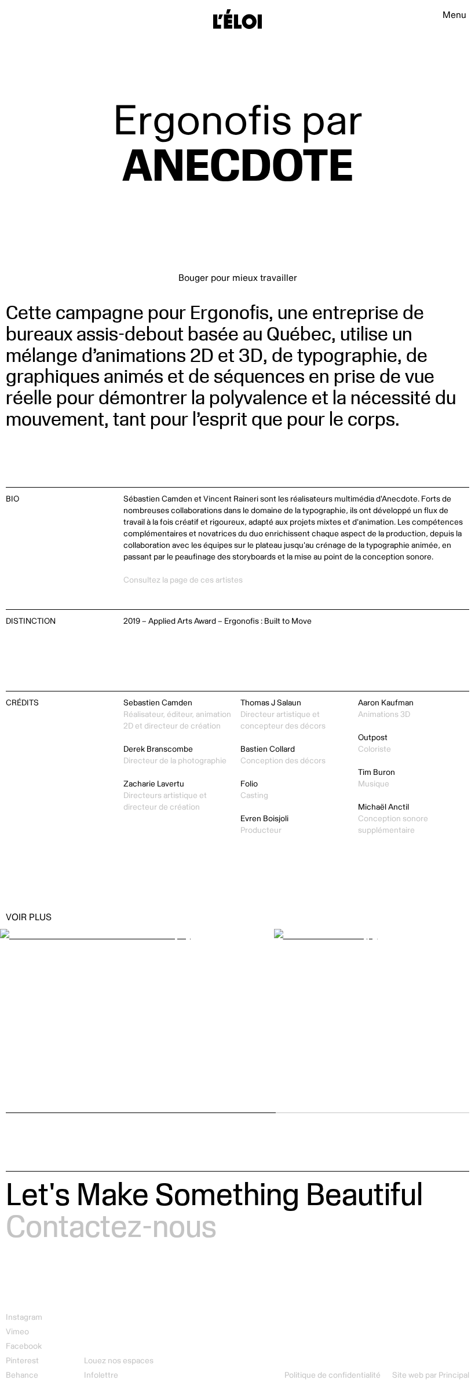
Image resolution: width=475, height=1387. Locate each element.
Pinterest (22, 1361)
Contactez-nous (111, 1225)
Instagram (24, 1317)
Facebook (24, 1346)
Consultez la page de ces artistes (183, 580)
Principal (454, 1375)
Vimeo (17, 1332)
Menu (454, 15)
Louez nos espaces (119, 1361)
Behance (22, 1375)
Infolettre (101, 1375)
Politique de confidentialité (332, 1375)
